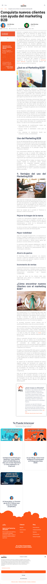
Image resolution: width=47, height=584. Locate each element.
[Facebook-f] (36, 539)
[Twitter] (39, 539)
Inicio (2, 8)
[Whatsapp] (44, 539)
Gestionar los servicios (6, 567)
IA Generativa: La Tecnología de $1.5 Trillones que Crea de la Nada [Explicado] (12, 479)
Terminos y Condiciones (31, 581)
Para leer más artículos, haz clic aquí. (33, 413)
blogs (39, 332)
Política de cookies (14, 581)
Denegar (23, 575)
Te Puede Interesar (23, 423)
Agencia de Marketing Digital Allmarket (14, 538)
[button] (45, 556)
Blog (5, 8)
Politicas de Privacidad (22, 581)
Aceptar (23, 571)
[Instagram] (42, 539)
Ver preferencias (23, 578)
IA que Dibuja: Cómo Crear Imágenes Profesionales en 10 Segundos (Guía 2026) (35, 447)
